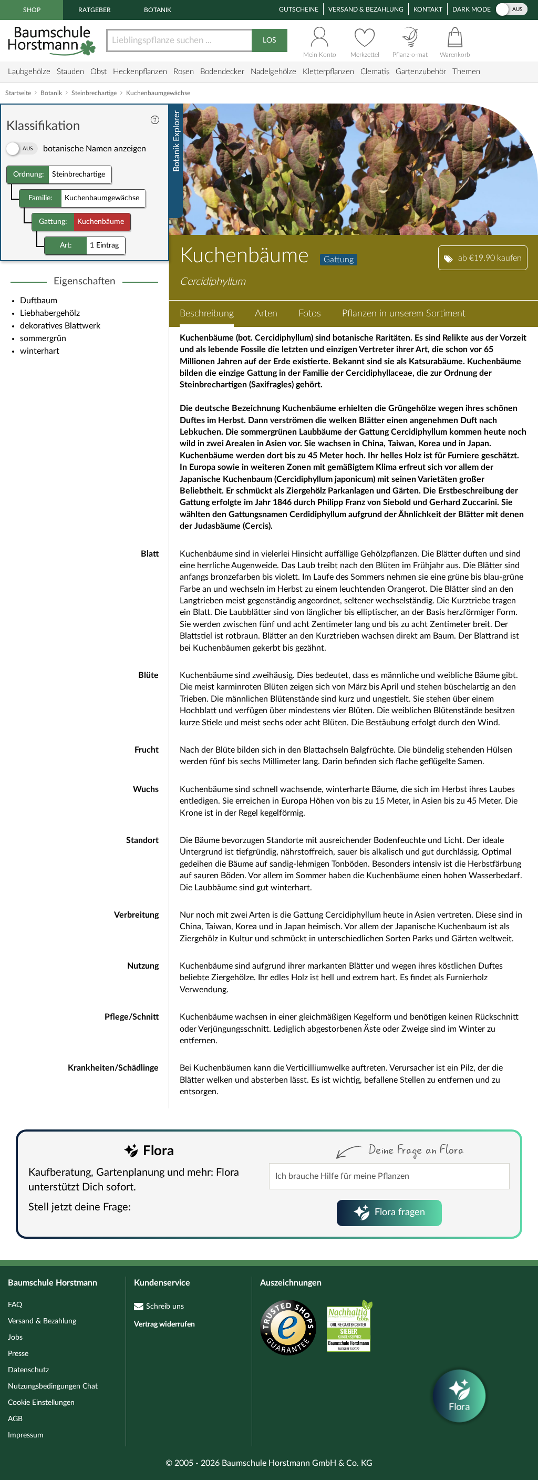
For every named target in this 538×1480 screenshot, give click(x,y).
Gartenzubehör (421, 72)
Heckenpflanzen (140, 72)
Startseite (18, 93)
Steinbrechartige (94, 93)
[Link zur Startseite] (53, 40)
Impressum (26, 1435)
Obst (98, 72)
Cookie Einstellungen (41, 1402)
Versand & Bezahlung (366, 9)
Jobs (15, 1337)
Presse (18, 1354)
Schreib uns (165, 1306)
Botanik (157, 10)
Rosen (183, 72)
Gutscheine (298, 9)
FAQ (15, 1305)
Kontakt (427, 9)
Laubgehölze (29, 72)
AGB (15, 1419)
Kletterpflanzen (328, 72)
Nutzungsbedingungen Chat (53, 1386)
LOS (269, 40)
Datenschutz (28, 1370)
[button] (206, 314)
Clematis (374, 72)
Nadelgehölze (273, 72)
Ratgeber (94, 10)
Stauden (70, 72)
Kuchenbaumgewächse (158, 93)
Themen (466, 72)
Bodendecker (222, 72)
